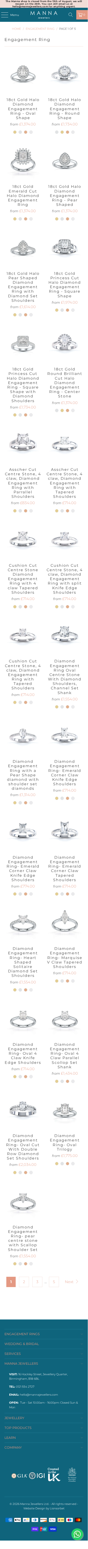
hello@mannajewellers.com (39, 1394)
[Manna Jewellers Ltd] (44, 15)
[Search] (70, 14)
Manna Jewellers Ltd (34, 1504)
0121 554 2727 (25, 1386)
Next (69, 1282)
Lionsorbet (57, 1508)
